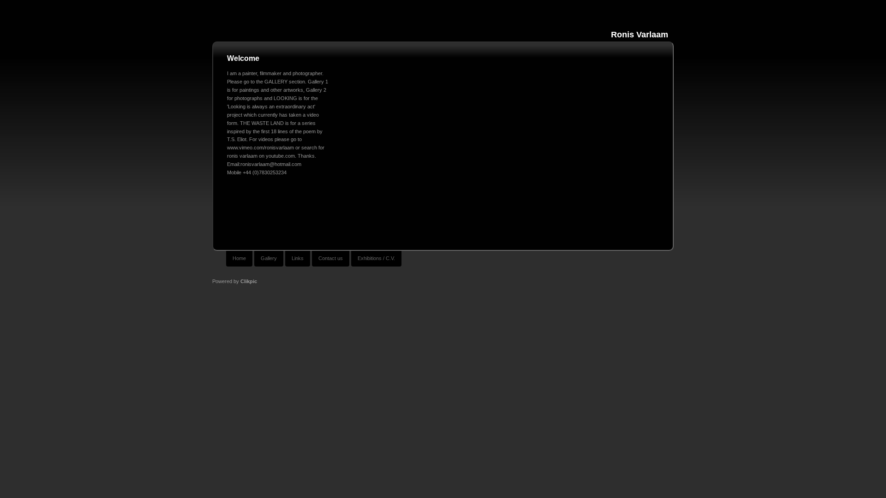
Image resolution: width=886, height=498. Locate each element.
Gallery (269, 258)
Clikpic (248, 281)
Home (239, 258)
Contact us (330, 258)
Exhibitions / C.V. (376, 258)
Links (298, 258)
